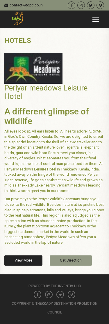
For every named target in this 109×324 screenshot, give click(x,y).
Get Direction (71, 260)
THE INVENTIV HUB (66, 286)
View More (23, 260)
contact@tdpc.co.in (26, 5)
